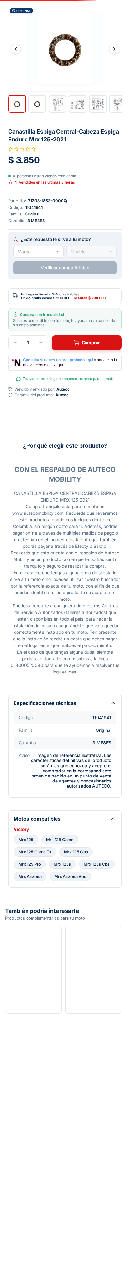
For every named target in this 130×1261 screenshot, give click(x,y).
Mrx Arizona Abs (70, 876)
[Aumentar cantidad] (41, 343)
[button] (65, 48)
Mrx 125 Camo (60, 839)
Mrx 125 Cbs (76, 851)
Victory (21, 829)
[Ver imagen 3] (57, 104)
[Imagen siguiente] (114, 49)
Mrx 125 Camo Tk (34, 851)
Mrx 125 (25, 839)
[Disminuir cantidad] (15, 343)
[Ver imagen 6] (118, 104)
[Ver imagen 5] (98, 104)
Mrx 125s (62, 864)
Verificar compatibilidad (65, 267)
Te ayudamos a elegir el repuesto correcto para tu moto (69, 378)
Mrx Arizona (30, 876)
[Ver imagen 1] (17, 104)
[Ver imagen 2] (37, 104)
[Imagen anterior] (16, 49)
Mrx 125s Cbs (97, 864)
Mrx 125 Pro (29, 864)
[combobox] (38, 252)
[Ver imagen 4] (77, 104)
